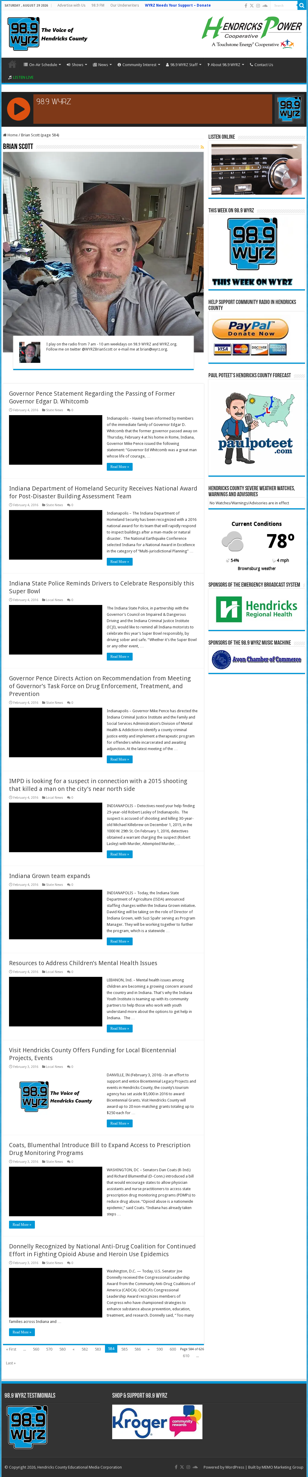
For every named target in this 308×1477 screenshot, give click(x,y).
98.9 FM (97, 5)
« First (11, 1349)
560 (36, 1349)
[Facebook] (246, 5)
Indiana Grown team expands (49, 876)
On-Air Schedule (43, 64)
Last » (11, 1363)
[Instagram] (258, 5)
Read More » (119, 467)
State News (54, 410)
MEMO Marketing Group (282, 1467)
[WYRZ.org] (47, 33)
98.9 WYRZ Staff (184, 64)
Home (12, 64)
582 (85, 1349)
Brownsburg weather (257, 568)
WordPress (234, 1467)
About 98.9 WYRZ (225, 64)
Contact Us (263, 64)
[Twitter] (251, 5)
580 (62, 1349)
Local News (54, 600)
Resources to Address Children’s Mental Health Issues (83, 963)
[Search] (301, 5)
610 (186, 1356)
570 (49, 1349)
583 (98, 1349)
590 (159, 1349)
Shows (77, 64)
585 (124, 1349)
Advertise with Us (71, 5)
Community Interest (139, 64)
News (103, 64)
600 (173, 1349)
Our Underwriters (124, 5)
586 (137, 1349)
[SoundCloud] (265, 5)
